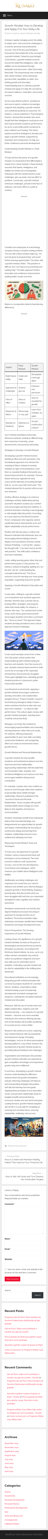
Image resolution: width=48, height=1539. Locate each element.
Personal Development (17, 1146)
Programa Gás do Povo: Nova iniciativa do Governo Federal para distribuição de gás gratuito (23, 1320)
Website (8, 1259)
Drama (7, 1492)
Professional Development (16, 1508)
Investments (10, 1496)
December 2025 (11, 1443)
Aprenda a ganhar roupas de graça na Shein (24, 1345)
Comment (10, 1204)
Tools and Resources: (14, 1516)
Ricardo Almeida (33, 33)
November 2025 (12, 1447)
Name (8, 1239)
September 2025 (12, 1451)
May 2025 (9, 1467)
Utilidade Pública (12, 1524)
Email (8, 1249)
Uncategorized (11, 1520)
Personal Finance (12, 1504)
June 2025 (9, 1463)
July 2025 (9, 1459)
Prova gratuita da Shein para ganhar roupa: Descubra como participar (25, 1400)
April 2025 (9, 1471)
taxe (6, 1512)
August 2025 (10, 1455)
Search (8, 1290)
